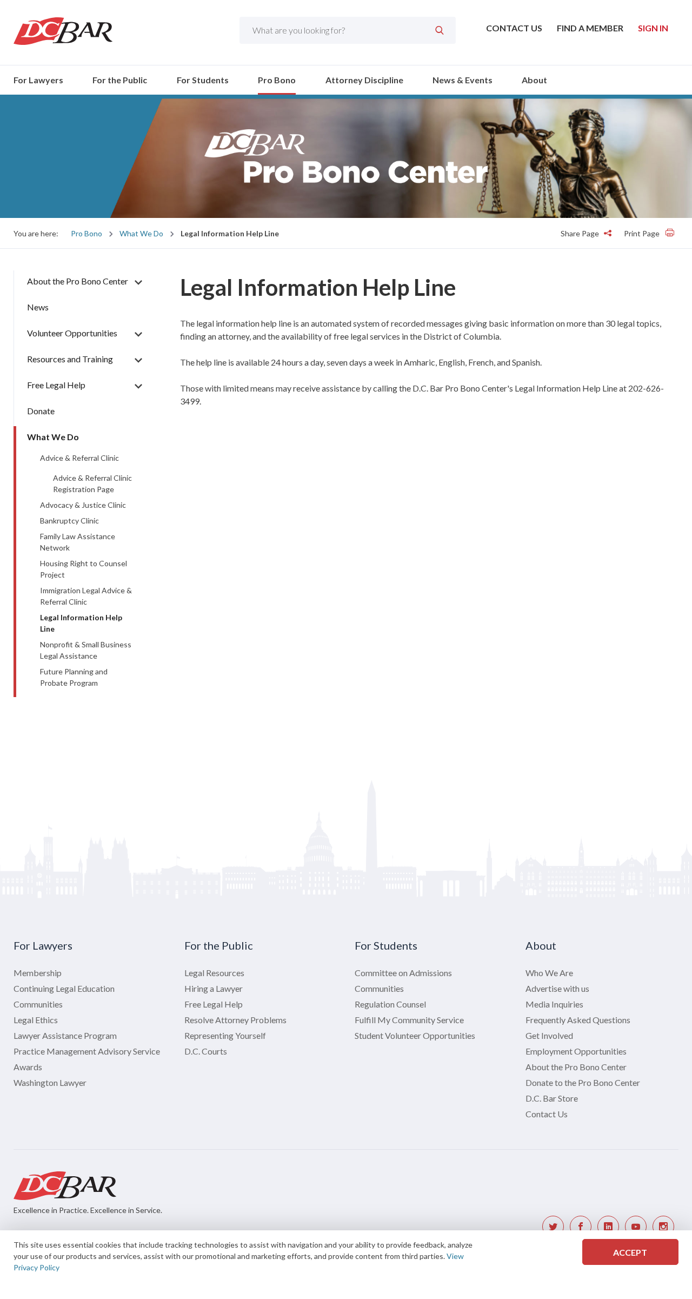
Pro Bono (277, 80)
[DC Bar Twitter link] (553, 1226)
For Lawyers (38, 80)
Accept (630, 1252)
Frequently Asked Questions (577, 1020)
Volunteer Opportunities (72, 333)
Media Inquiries (554, 1004)
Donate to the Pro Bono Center (582, 1082)
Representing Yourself (225, 1035)
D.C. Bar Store (551, 1098)
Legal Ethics (36, 1020)
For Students (203, 80)
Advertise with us (557, 988)
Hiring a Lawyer (213, 988)
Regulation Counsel (390, 1004)
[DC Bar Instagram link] (663, 1226)
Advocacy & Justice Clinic (83, 504)
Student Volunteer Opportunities (415, 1035)
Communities (38, 1004)
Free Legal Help (56, 385)
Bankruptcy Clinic (69, 520)
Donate (41, 411)
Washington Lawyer (50, 1082)
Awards (28, 1067)
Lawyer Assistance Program (65, 1035)
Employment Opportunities (576, 1051)
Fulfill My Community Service (409, 1020)
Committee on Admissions (403, 972)
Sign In (653, 28)
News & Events (462, 80)
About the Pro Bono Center (77, 281)
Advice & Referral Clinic (79, 457)
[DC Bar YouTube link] (636, 1226)
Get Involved (549, 1035)
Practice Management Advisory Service (87, 1051)
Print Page (642, 233)
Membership (38, 972)
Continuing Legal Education (64, 988)
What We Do (141, 233)
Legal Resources (214, 972)
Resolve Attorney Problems (235, 1020)
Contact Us (514, 28)
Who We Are (549, 972)
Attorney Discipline (364, 80)
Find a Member (590, 28)
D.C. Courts (205, 1051)
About (534, 80)
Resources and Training (70, 359)
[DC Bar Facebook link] (580, 1226)
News (38, 307)
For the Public (119, 80)
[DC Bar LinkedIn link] (608, 1226)
